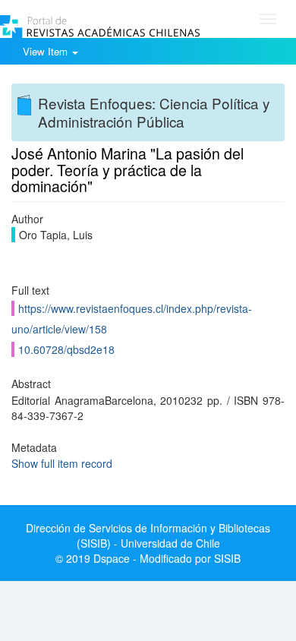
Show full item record (61, 463)
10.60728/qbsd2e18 (66, 349)
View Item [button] (47, 51)
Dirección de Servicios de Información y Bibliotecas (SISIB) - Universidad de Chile (148, 535)
